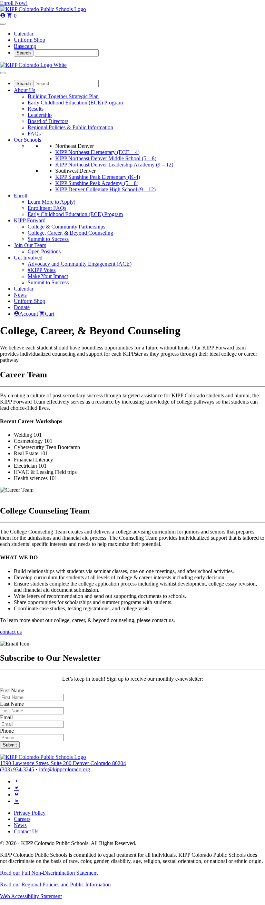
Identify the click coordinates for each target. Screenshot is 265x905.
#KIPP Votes (42, 270)
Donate (22, 307)
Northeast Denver (74, 146)
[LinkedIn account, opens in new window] (16, 800)
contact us (11, 632)
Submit (10, 745)
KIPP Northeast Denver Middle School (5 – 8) (105, 158)
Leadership (40, 115)
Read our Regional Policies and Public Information (55, 884)
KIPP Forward (30, 220)
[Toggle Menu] (3, 24)
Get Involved (28, 258)
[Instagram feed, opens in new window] (16, 794)
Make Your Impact (48, 276)
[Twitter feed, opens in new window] (16, 787)
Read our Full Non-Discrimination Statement (49, 873)
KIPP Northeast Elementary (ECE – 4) (97, 152)
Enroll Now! (14, 3)
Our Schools (27, 140)
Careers (22, 819)
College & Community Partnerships (66, 227)
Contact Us (26, 831)
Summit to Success (48, 239)
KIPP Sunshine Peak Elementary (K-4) (97, 177)
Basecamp (25, 46)
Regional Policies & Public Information (70, 127)
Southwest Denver (75, 171)
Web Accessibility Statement (31, 896)
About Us (24, 90)
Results (35, 109)
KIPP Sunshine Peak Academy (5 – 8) (96, 183)
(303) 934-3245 (17, 769)
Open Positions (44, 251)
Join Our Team (30, 245)
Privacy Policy (30, 813)
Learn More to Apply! (52, 202)
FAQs (34, 133)
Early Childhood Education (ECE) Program (75, 102)
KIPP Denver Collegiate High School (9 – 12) (105, 189)
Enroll (20, 196)
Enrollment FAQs (47, 208)
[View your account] (3, 16)
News (20, 295)
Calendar (23, 34)
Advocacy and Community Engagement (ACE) (79, 264)
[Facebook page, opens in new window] (16, 781)
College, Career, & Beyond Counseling (70, 233)
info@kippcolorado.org (64, 769)
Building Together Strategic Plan (63, 96)
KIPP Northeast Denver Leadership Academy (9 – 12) (114, 164)
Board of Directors (48, 121)
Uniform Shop (29, 40)
